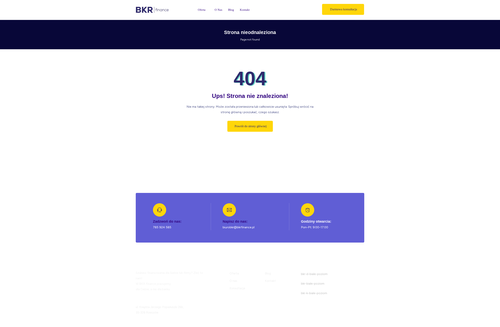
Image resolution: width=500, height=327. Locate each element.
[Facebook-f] (137, 297)
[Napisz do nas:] (229, 210)
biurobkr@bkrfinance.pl (238, 227)
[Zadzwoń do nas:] (159, 210)
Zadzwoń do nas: (167, 221)
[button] (343, 9)
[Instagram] (142, 297)
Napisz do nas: (235, 221)
